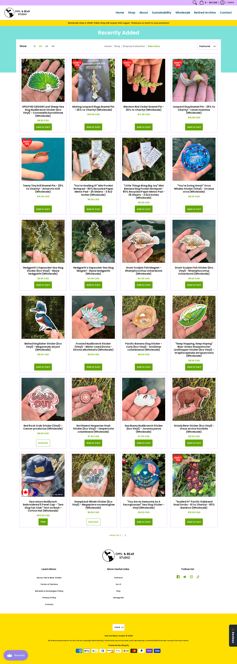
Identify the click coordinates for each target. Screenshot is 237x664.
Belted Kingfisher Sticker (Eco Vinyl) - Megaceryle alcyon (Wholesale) (43, 346)
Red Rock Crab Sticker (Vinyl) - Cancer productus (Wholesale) (43, 427)
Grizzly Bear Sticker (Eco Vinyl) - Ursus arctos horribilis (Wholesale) (194, 428)
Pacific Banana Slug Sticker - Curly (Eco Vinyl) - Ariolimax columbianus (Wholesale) (143, 346)
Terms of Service (49, 584)
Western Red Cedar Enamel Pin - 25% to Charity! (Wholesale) (143, 108)
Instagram (118, 597)
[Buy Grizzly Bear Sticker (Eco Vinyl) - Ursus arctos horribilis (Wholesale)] (193, 399)
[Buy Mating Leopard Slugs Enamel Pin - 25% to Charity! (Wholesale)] (93, 80)
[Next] (126, 535)
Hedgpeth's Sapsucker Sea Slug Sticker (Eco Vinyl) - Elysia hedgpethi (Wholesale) (43, 270)
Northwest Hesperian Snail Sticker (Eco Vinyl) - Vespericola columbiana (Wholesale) (93, 428)
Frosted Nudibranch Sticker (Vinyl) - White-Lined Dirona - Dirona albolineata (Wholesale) (93, 346)
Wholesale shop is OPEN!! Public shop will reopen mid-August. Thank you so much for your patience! (118, 23)
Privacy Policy (49, 597)
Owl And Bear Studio (114, 636)
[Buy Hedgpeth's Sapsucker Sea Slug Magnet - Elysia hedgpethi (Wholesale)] (93, 241)
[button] (208, 2)
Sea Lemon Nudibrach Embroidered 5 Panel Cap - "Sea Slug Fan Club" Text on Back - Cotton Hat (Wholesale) (43, 506)
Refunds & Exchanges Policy (49, 591)
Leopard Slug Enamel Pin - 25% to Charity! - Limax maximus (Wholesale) (194, 109)
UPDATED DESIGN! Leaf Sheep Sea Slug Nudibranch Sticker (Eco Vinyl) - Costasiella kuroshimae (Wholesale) (43, 111)
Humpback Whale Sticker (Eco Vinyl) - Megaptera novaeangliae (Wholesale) (93, 504)
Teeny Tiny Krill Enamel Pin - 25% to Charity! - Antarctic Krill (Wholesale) (43, 188)
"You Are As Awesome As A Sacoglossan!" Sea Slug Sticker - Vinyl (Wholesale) (143, 504)
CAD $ (231, 2)
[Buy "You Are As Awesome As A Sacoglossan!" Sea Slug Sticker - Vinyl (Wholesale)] (143, 475)
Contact (49, 604)
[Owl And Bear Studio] (17, 12)
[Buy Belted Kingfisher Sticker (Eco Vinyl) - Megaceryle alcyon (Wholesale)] (43, 317)
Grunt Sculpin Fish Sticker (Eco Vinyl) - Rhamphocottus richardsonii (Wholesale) (194, 270)
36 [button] (46, 46)
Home (108, 46)
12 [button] (34, 46)
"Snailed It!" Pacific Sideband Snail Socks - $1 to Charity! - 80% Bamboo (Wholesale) (194, 504)
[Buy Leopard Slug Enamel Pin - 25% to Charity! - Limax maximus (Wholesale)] (193, 80)
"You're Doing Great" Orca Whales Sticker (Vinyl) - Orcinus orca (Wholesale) (194, 188)
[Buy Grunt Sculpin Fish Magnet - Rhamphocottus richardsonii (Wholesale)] (143, 241)
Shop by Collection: (134, 46)
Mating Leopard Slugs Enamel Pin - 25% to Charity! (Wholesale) (93, 108)
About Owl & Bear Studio (49, 577)
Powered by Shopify (118, 645)
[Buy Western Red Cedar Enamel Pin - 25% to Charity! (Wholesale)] (143, 80)
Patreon (118, 577)
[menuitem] (195, 2)
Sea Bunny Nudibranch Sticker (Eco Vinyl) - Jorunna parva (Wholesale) (144, 428)
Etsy (118, 591)
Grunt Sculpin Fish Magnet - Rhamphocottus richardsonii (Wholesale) (143, 270)
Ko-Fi (118, 584)
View (43, 521)
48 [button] (53, 46)
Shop (117, 46)
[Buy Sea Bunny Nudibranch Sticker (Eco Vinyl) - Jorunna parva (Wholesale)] (143, 399)
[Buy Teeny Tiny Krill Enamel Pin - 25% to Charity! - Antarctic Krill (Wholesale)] (43, 159)
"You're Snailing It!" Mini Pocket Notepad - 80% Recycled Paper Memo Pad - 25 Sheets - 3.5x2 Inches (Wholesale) (93, 190)
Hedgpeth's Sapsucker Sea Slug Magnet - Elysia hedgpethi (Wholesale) (93, 270)
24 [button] (40, 46)
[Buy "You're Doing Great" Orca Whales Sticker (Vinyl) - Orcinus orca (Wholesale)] (193, 159)
